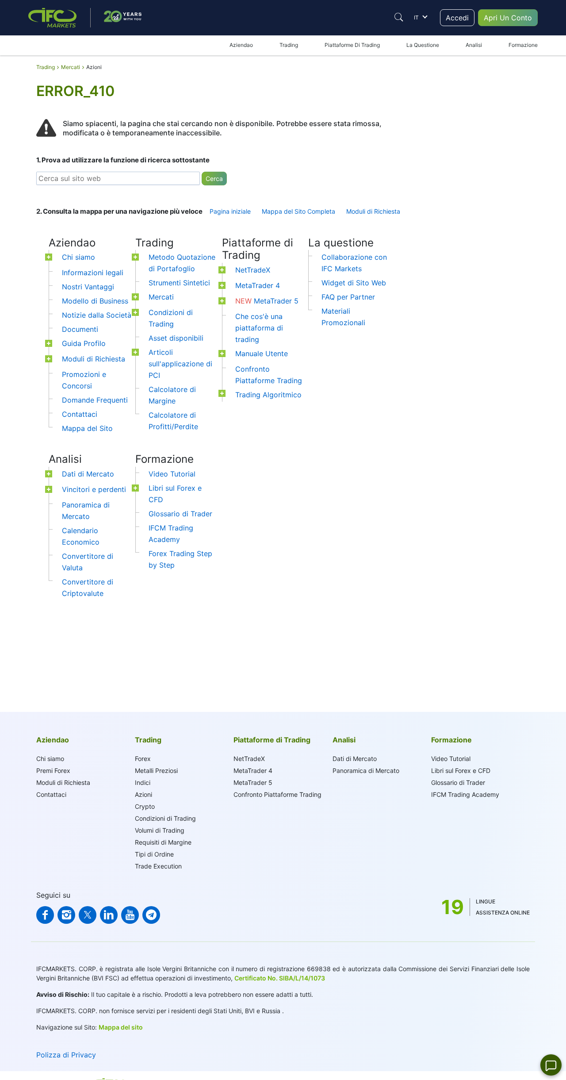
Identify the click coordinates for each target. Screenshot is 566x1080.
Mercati (161, 296)
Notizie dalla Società (96, 315)
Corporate (475, 92)
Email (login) (429, 161)
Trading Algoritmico (268, 394)
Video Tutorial (172, 473)
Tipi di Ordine (154, 854)
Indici (142, 782)
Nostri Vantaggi (88, 286)
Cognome (426, 139)
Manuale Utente (261, 353)
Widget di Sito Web (353, 282)
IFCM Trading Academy (465, 794)
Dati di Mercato (88, 473)
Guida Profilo (84, 343)
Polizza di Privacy (66, 1054)
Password (426, 185)
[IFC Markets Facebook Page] (45, 915)
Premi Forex (53, 770)
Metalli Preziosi (156, 770)
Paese (422, 210)
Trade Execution (158, 866)
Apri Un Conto (508, 17)
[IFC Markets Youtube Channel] (130, 915)
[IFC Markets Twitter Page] (87, 915)
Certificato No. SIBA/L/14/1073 (279, 978)
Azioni (143, 794)
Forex (143, 758)
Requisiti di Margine (163, 842)
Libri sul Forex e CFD (460, 770)
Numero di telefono (437, 234)
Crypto (145, 806)
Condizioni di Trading (165, 818)
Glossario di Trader (180, 513)
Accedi (457, 17)
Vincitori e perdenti (94, 489)
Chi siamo (78, 257)
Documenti (80, 329)
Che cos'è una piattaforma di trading (259, 328)
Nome (421, 118)
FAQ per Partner (348, 296)
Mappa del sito (121, 1027)
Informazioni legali (92, 272)
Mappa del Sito (87, 428)
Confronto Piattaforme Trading (277, 794)
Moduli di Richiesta (373, 211)
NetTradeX (252, 269)
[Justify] (398, 17)
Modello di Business (95, 300)
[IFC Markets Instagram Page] (66, 915)
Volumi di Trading (159, 830)
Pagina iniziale (230, 211)
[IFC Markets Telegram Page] (151, 915)
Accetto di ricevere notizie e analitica (460, 259)
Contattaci (79, 414)
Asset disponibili (176, 338)
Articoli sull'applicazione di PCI (180, 364)
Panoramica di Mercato (366, 770)
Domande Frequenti (95, 400)
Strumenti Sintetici (179, 282)
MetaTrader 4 (257, 285)
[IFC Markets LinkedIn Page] (109, 915)
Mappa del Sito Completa (298, 211)
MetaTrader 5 (266, 300)
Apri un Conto (472, 272)
